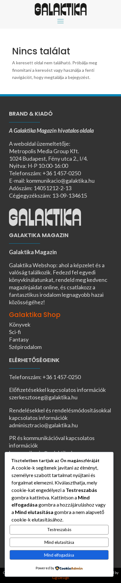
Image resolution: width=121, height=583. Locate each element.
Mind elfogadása (59, 555)
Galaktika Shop (34, 314)
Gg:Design (60, 577)
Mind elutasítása (59, 542)
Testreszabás (59, 529)
